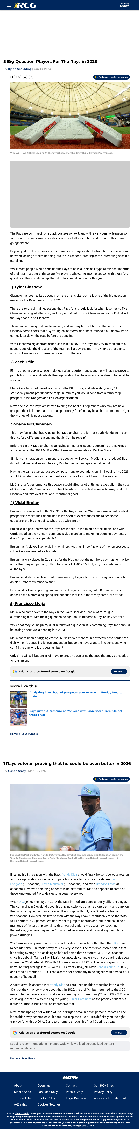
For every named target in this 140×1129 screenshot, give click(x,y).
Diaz (22, 902)
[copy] (31, 77)
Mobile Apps (22, 1092)
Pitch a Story (74, 1092)
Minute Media (22, 1113)
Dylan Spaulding (20, 69)
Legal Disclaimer (77, 1098)
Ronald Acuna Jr (107, 967)
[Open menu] (9, 5)
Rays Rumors (29, 733)
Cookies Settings (49, 1104)
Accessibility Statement (110, 1098)
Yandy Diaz (69, 874)
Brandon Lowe (106, 884)
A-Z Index (20, 1104)
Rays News (28, 1058)
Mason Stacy (17, 771)
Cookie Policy (47, 1098)
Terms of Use (23, 1098)
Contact (71, 1085)
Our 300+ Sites (104, 1085)
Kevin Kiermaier (52, 884)
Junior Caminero (80, 999)
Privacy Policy (103, 1092)
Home (14, 733)
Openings (44, 1085)
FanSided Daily (48, 1092)
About (18, 1085)
